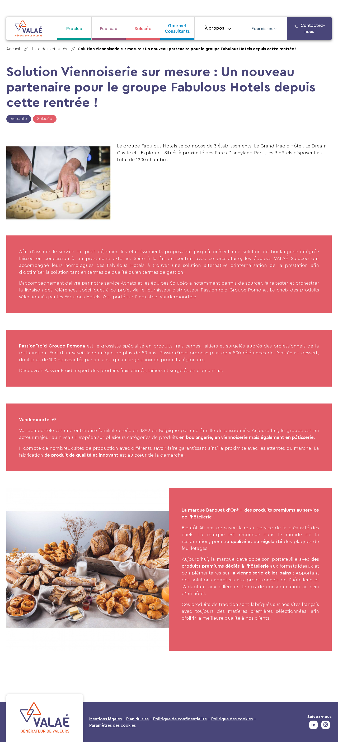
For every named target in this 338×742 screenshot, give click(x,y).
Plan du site (137, 719)
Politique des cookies (232, 719)
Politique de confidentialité (180, 719)
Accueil (13, 49)
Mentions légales (105, 719)
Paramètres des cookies (112, 725)
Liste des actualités (49, 49)
